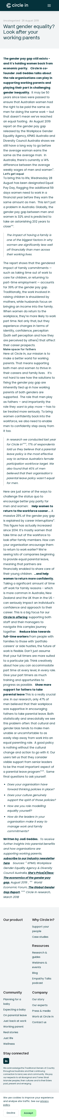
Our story (38, 999)
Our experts (40, 1005)
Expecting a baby (14, 1009)
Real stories (10, 1032)
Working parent (13, 1026)
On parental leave (15, 1015)
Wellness (9, 1044)
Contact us (39, 1022)
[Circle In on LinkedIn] (6, 1061)
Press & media (41, 1011)
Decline (11, 1112)
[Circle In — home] (17, 5)
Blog (35, 973)
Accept (28, 1113)
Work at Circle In (43, 1016)
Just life (8, 1038)
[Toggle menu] (49, 5)
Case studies (40, 937)
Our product (13, 920)
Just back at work (14, 1021)
